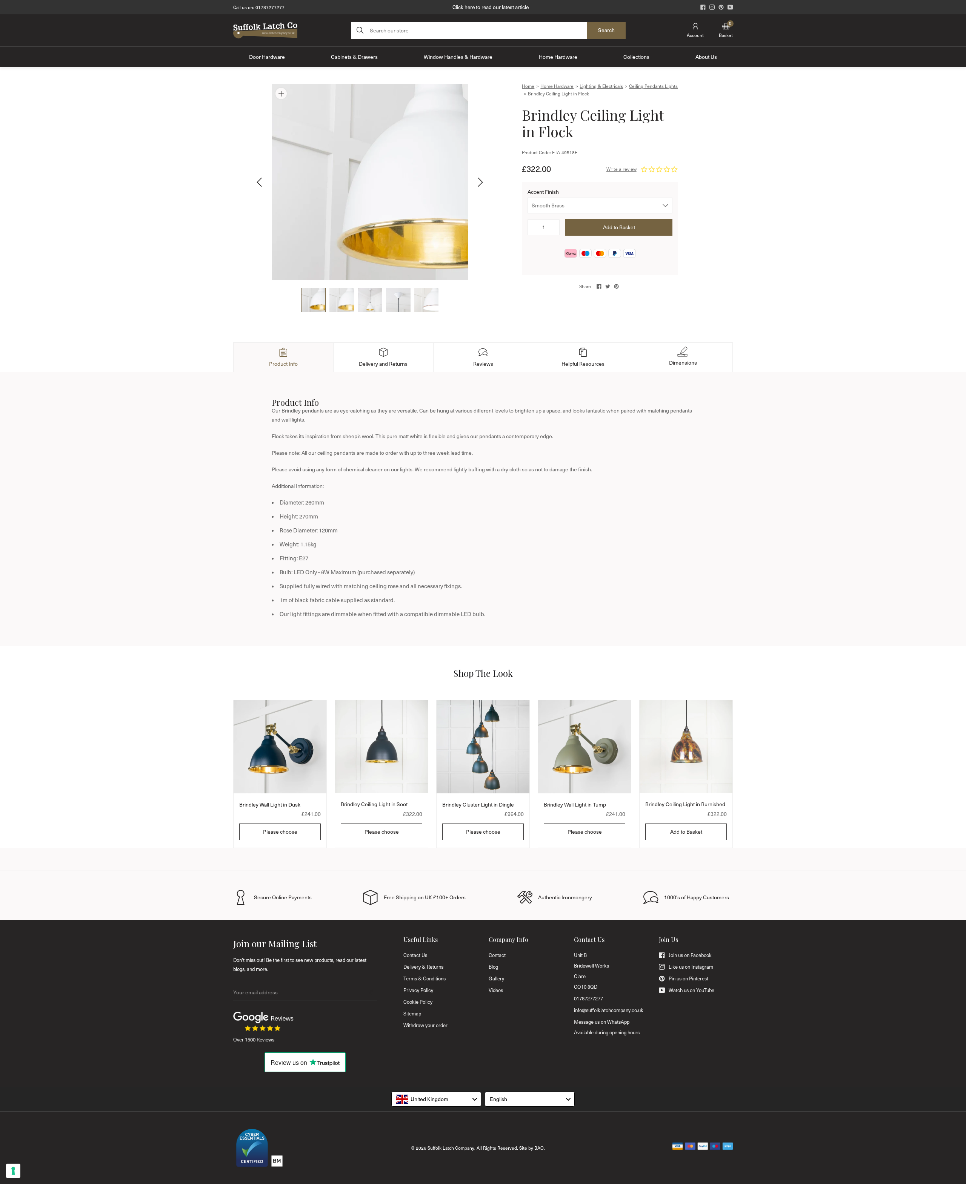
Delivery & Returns (423, 966)
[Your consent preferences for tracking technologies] (13, 1171)
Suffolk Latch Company (451, 1148)
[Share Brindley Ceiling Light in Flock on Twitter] (607, 286)
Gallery (496, 978)
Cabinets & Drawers (354, 56)
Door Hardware (267, 56)
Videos (496, 990)
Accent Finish (543, 191)
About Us (706, 56)
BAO (539, 1148)
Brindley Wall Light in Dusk (269, 804)
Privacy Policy (418, 990)
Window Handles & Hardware (458, 56)
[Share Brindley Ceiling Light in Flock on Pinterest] (616, 286)
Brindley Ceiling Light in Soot (374, 804)
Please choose (280, 831)
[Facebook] (703, 7)
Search (606, 30)
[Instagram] (712, 7)
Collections (636, 56)
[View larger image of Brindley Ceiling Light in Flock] (370, 182)
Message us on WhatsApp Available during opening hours (607, 1027)
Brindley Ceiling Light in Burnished (685, 804)
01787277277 (270, 7)
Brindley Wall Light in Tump (575, 804)
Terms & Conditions (424, 978)
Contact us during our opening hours (490, 7)
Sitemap (412, 1013)
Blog (493, 966)
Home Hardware (558, 56)
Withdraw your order (425, 1025)
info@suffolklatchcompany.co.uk (608, 1010)
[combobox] (436, 1099)
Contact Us (415, 955)
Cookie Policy (417, 1001)
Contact (497, 955)
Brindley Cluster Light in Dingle (478, 804)
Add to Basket (686, 831)
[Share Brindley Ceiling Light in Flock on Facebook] (599, 286)
